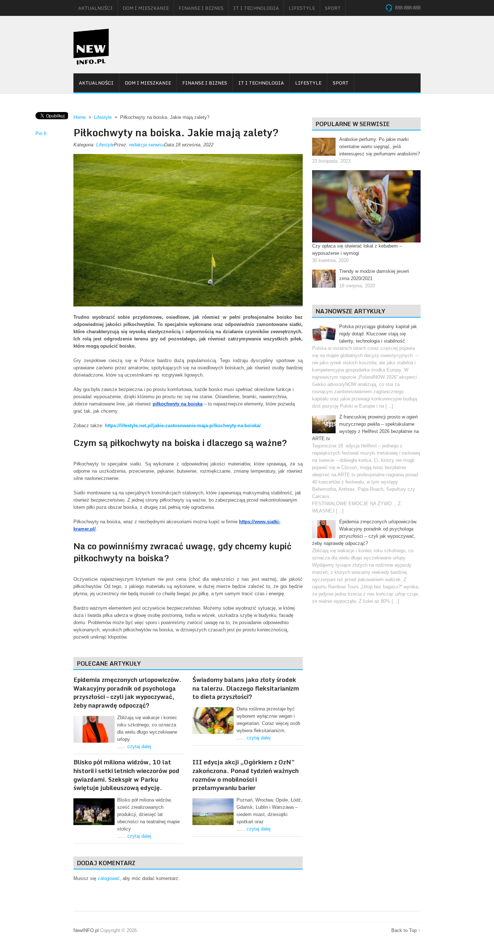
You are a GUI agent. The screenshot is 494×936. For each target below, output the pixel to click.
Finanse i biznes (201, 8)
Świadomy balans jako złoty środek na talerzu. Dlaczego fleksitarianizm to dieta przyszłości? (245, 688)
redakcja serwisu (146, 144)
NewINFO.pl (86, 930)
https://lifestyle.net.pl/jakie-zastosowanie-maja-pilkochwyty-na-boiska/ (183, 425)
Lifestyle (302, 8)
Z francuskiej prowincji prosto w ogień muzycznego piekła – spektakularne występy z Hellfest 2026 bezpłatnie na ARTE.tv (365, 427)
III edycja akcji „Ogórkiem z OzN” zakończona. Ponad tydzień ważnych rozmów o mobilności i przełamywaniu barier (245, 775)
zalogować (109, 878)
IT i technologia (256, 8)
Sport (333, 8)
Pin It (41, 133)
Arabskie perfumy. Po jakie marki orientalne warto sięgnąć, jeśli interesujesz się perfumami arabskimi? (379, 146)
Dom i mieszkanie (146, 8)
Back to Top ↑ (406, 930)
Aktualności (95, 8)
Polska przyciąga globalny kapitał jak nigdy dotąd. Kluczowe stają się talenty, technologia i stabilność (378, 334)
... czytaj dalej (136, 746)
